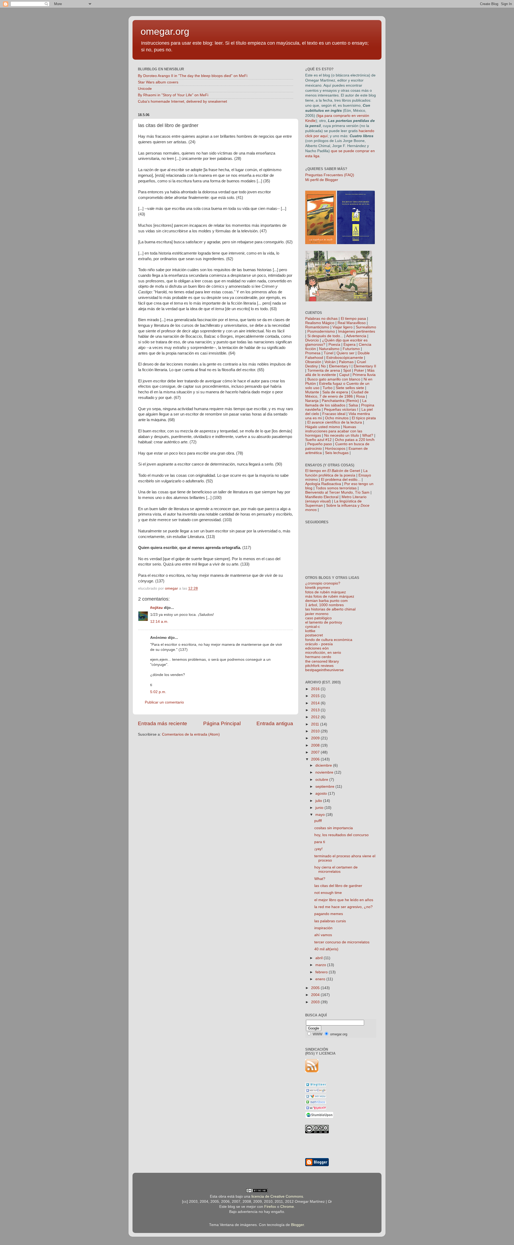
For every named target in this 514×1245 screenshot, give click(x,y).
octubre (322, 780)
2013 (316, 710)
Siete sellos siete (350, 388)
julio (319, 801)
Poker (359, 370)
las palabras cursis (330, 921)
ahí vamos (323, 935)
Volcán (330, 362)
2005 (316, 988)
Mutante (312, 392)
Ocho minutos (337, 418)
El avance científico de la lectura (334, 422)
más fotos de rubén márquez (329, 596)
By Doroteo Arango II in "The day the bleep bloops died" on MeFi (192, 76)
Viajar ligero (342, 327)
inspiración (323, 928)
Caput (344, 375)
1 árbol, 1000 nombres (324, 605)
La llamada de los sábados (335, 403)
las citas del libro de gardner (338, 886)
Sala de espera (335, 392)
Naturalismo (329, 349)
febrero (322, 972)
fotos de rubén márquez (325, 592)
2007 (316, 752)
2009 (316, 738)
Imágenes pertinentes (356, 331)
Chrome (287, 1207)
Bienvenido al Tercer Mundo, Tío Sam (337, 492)
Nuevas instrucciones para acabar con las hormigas (333, 431)
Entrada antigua (274, 723)
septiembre (325, 787)
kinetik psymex (317, 588)
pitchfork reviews (319, 666)
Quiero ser (345, 353)
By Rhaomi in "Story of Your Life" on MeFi (173, 95)
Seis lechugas (337, 453)
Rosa (360, 396)
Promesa (312, 353)
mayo (320, 815)
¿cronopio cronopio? (322, 583)
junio (319, 808)
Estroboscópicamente (344, 358)
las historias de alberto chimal (330, 609)
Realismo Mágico (319, 323)
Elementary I (339, 366)
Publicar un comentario (164, 702)
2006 (316, 759)
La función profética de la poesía (336, 473)
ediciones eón (317, 648)
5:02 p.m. (158, 692)
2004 (316, 995)
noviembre (324, 772)
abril (319, 958)
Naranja (312, 401)
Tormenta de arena (323, 370)
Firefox (270, 1207)
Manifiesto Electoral (321, 497)
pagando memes (328, 914)
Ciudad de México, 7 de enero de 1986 (337, 394)
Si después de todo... (325, 336)
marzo (321, 965)
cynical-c (312, 627)
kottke (310, 631)
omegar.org (165, 31)
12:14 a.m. (159, 622)
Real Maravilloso (352, 323)
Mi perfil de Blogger (321, 180)
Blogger (297, 1225)
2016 (316, 689)
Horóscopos (335, 449)
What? (367, 435)
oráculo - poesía (319, 644)
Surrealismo (366, 327)
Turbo (327, 388)
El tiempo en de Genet (332, 471)
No (323, 366)
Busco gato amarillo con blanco (333, 379)
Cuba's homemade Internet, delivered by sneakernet (182, 101)
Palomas (346, 362)
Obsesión (313, 362)
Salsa (353, 405)
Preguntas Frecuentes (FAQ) (329, 175)
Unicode (145, 89)
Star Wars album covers (158, 82)
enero (320, 979)
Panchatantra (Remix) (340, 401)
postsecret (314, 635)
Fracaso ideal (333, 414)
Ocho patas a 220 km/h (355, 440)
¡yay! (318, 849)
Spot (347, 370)
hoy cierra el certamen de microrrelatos (336, 869)
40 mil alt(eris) (326, 949)
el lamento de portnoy (323, 622)
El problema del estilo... (341, 480)
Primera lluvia (364, 375)
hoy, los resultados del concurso (341, 835)
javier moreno (316, 614)
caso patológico (318, 618)
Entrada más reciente (162, 723)
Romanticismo (317, 327)
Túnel (328, 353)
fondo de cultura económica (328, 640)
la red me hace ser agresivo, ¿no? (343, 907)
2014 (316, 703)
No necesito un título (341, 435)
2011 (315, 724)
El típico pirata (364, 418)
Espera (349, 345)
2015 (316, 696)
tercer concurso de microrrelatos (341, 942)
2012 (316, 717)
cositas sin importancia (333, 828)
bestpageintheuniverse (324, 670)
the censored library (322, 661)
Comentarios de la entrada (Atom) (191, 734)
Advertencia (356, 336)
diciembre (324, 765)
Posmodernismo (321, 331)
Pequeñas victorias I (341, 410)
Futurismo (351, 349)
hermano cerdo (318, 657)
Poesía (334, 345)
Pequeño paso (319, 444)
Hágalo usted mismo (322, 427)
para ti (319, 842)
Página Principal (222, 723)
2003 (316, 1002)
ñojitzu (156, 608)
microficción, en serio (323, 653)
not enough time (328, 893)
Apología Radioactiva (323, 484)
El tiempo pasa (353, 319)
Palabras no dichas (321, 319)
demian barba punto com (326, 601)
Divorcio (312, 340)
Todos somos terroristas (336, 488)
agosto (321, 793)
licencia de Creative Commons (277, 1196)
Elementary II (365, 366)
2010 (316, 731)
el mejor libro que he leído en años (343, 900)
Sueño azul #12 (318, 440)
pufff (318, 821)
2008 (316, 745)
